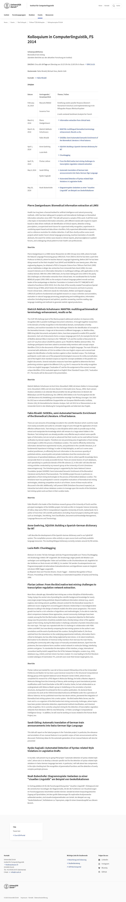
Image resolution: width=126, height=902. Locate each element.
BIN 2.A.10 (91, 64)
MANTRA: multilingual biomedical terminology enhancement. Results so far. (77, 130)
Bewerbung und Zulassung (77, 860)
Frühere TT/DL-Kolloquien (37, 22)
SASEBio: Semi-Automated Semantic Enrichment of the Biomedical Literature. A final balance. (79, 139)
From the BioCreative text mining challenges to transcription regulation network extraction (77, 162)
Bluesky (104, 868)
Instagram (105, 864)
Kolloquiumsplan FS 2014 (55, 22)
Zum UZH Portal (20, 835)
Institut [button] (6, 15)
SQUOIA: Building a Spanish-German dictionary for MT (78, 148)
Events (13, 22)
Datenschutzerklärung (41, 898)
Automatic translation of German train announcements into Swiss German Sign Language (79, 171)
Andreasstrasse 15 (12, 865)
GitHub (104, 872)
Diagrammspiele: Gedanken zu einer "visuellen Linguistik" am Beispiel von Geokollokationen (77, 189)
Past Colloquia (22, 22)
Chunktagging (65, 155)
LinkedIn (105, 860)
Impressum (24, 898)
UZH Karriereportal (75, 867)
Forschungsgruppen (19, 15)
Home (100, 6)
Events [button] (40, 15)
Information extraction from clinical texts (75, 120)
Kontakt (107, 6)
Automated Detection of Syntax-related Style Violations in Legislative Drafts (76, 180)
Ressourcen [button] (49, 15)
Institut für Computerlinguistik (42, 5)
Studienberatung (74, 863)
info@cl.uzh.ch (16, 872)
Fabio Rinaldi (41, 78)
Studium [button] (32, 15)
